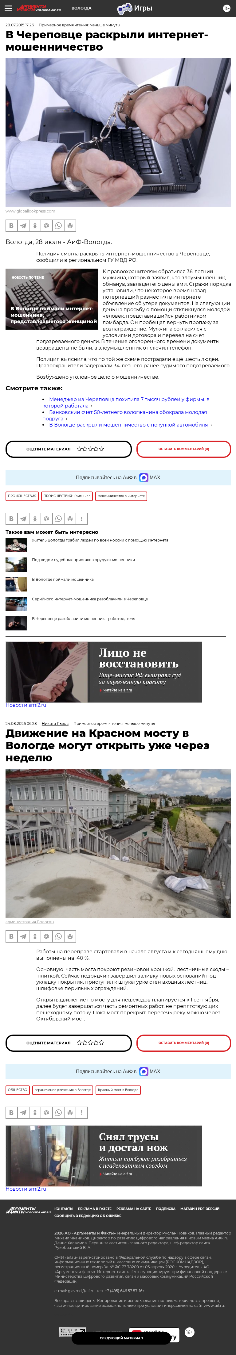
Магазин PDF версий (199, 1209)
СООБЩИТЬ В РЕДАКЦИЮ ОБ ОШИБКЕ (87, 1216)
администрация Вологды (30, 922)
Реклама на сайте (133, 1209)
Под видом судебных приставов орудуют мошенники (83, 559)
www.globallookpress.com (30, 211)
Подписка (165, 1209)
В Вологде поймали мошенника (63, 579)
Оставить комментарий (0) (184, 449)
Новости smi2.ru (26, 705)
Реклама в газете (95, 1209)
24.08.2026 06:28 (21, 723)
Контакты (63, 1209)
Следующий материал (121, 1338)
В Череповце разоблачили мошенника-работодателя (83, 618)
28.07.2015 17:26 (20, 25)
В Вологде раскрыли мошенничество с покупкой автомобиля (128, 425)
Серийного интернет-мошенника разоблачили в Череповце (90, 599)
